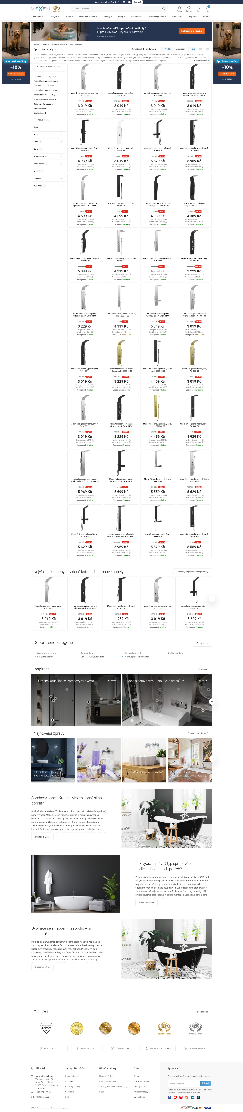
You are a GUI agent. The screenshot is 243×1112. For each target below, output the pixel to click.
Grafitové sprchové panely (178, 653)
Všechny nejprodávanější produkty (192, 572)
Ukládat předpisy (106, 1076)
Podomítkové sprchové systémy (46, 81)
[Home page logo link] (40, 9)
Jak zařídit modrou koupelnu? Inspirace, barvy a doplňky (48, 774)
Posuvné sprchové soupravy (45, 99)
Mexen (36, 44)
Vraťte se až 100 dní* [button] (124, 1048)
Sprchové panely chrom (46, 653)
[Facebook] (169, 1097)
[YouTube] (175, 1097)
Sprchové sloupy (40, 108)
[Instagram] (186, 1097)
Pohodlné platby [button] (87, 1048)
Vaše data (69, 1092)
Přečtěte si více (42, 837)
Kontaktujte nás (72, 1076)
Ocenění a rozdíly (141, 1081)
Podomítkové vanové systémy (45, 90)
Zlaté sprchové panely (133, 653)
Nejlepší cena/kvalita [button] (197, 1048)
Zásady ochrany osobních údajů (113, 1086)
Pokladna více (202, 1012)
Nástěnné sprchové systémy (45, 77)
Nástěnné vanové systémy (44, 86)
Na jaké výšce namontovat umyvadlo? (144, 772)
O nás (136, 1076)
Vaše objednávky (72, 1086)
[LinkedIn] (192, 1097)
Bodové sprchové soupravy (44, 95)
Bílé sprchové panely (45, 657)
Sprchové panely (40, 113)
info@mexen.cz (42, 1097)
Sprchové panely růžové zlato (92, 657)
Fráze (101, 1092)
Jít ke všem (203, 669)
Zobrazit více (202, 643)
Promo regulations (107, 1081)
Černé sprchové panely (90, 653)
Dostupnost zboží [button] (51, 1048)
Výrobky (168, 49)
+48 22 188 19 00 (43, 1092)
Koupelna (45, 44)
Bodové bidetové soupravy (44, 104)
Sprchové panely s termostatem (137, 657)
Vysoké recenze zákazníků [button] (160, 1048)
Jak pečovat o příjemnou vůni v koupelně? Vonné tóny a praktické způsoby (95, 774)
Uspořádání (180, 49)
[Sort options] (145, 49)
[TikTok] (198, 1097)
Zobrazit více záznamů (198, 733)
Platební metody (141, 1092)
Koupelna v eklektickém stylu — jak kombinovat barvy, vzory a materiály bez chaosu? (188, 774)
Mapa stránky (140, 1097)
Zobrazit (137, 2)
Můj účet (69, 1081)
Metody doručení (141, 1086)
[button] (208, 9)
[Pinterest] (181, 1097)
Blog (67, 1097)
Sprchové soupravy (59, 44)
